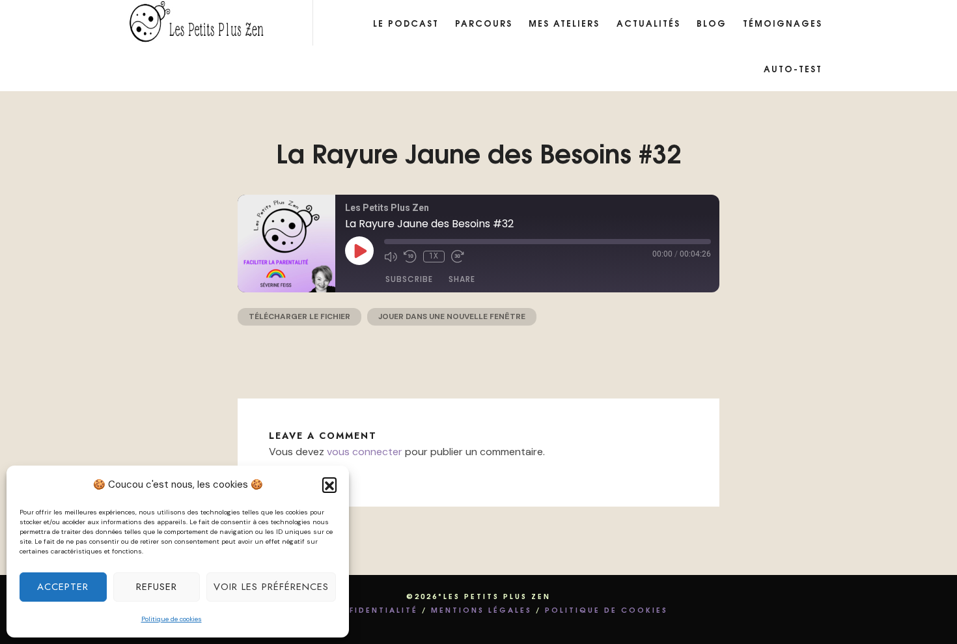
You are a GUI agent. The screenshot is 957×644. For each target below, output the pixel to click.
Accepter (63, 587)
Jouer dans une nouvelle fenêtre (451, 316)
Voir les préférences (271, 587)
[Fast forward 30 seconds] (457, 256)
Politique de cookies (171, 619)
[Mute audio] (390, 256)
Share (462, 279)
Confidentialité (372, 609)
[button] (329, 484)
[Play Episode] (359, 250)
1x (434, 256)
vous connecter (364, 451)
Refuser (156, 587)
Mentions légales (481, 609)
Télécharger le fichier (299, 316)
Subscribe (409, 279)
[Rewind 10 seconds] (410, 256)
